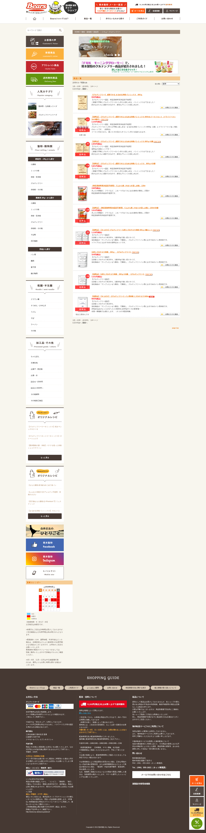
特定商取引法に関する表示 (136, 688)
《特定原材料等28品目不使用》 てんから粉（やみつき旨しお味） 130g (118, 186)
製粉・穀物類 (87, 32)
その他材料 (35, 394)
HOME (77, 32)
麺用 (32, 261)
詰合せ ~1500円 (37, 382)
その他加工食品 (37, 401)
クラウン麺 (35, 299)
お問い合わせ (112, 688)
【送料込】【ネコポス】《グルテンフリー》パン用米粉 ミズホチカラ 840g (120, 296)
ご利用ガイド (73, 688)
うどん (33, 312)
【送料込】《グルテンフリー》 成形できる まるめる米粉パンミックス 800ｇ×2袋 (122, 141)
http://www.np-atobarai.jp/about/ (38, 812)
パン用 (33, 255)
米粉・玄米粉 (36, 177)
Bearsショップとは (37, 688)
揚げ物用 (34, 273)
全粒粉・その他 (37, 190)
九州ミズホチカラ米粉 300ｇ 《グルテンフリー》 (111, 252)
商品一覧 (56, 688)
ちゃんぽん (35, 356)
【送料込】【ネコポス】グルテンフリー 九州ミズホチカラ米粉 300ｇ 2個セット (122, 230)
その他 (33, 331)
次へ (80, 89)
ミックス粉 (35, 171)
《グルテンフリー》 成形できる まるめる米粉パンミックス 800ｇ (117, 95)
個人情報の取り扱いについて (165, 688)
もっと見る (45, 458)
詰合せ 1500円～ (37, 388)
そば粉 (33, 235)
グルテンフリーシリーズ (48, 115)
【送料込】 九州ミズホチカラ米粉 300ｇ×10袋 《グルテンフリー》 (118, 274)
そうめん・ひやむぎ (38, 306)
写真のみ (84, 83)
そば (32, 318)
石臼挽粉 (34, 241)
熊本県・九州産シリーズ (48, 106)
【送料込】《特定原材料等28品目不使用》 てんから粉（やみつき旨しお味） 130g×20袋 (125, 208)
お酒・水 (34, 375)
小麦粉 (33, 164)
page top (175, 328)
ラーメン (34, 324)
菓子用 (33, 267)
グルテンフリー (37, 183)
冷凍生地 (34, 363)
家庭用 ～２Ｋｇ (100, 32)
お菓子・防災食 (37, 369)
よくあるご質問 (93, 688)
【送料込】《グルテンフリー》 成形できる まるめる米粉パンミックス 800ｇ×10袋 (123, 164)
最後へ (84, 89)
